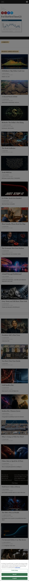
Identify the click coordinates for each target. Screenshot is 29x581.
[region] (14, 570)
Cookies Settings (14, 570)
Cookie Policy (17, 567)
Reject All (14, 574)
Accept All (14, 578)
